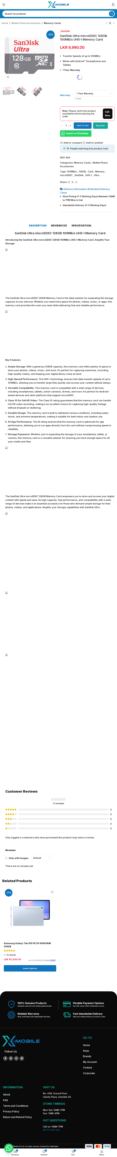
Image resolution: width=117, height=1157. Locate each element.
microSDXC (66, 175)
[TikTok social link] (22, 1058)
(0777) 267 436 (51, 1130)
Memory (100, 171)
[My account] (113, 5)
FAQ (5, 1100)
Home (5, 23)
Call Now (107, 113)
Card (90, 171)
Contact (87, 1067)
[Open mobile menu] (4, 5)
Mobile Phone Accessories (26, 23)
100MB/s (72, 171)
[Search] (111, 13)
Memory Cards (52, 23)
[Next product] (113, 23)
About (6, 1094)
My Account (90, 1061)
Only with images (18, 858)
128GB (82, 171)
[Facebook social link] (69, 182)
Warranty (65, 95)
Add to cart (83, 125)
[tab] (37, 225)
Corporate (89, 1073)
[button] (5, 55)
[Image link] (21, 1040)
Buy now (100, 125)
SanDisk (78, 175)
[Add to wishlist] (52, 892)
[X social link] (72, 182)
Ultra (96, 175)
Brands (87, 1056)
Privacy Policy (11, 1111)
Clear (78, 98)
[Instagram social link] (11, 1058)
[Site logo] (58, 4)
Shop (86, 1050)
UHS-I (88, 175)
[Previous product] (106, 23)
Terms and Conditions (15, 1105)
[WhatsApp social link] (76, 182)
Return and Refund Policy (17, 1117)
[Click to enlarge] (8, 77)
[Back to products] (110, 23)
